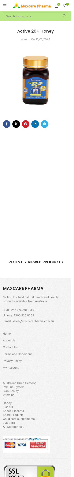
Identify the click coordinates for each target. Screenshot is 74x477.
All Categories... (13, 427)
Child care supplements (19, 419)
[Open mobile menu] (5, 5)
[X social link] (16, 124)
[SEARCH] (64, 16)
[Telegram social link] (44, 124)
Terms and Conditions (17, 354)
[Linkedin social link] (35, 124)
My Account (11, 367)
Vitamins (8, 395)
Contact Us (10, 347)
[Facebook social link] (6, 124)
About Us (9, 340)
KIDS (6, 399)
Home (7, 333)
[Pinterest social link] (25, 124)
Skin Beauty (11, 391)
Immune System (13, 387)
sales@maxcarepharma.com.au (33, 321)
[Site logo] (32, 5)
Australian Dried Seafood (19, 383)
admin (25, 39)
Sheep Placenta (13, 411)
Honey (7, 403)
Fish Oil (8, 407)
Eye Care (9, 423)
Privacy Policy (12, 361)
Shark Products (13, 415)
